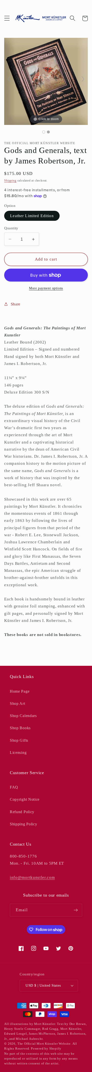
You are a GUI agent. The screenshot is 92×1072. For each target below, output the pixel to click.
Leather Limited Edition (31, 216)
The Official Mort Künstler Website (44, 1043)
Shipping (10, 180)
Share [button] (15, 304)
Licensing (18, 752)
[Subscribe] (75, 910)
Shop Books (20, 728)
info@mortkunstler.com (32, 877)
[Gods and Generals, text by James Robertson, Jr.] (43, 132)
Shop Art (17, 703)
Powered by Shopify (46, 1048)
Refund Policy (22, 812)
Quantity (11, 228)
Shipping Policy (23, 824)
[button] (7, 18)
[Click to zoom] (46, 81)
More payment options (46, 288)
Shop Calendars (23, 716)
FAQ (14, 787)
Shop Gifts (19, 740)
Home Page (19, 691)
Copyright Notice (24, 799)
